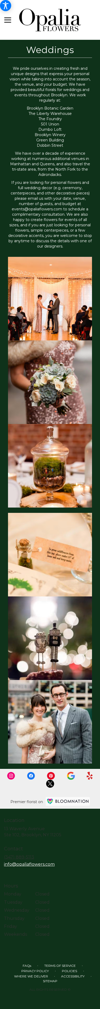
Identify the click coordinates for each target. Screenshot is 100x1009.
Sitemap (50, 981)
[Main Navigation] (7, 20)
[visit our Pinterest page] (51, 775)
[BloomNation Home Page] (68, 801)
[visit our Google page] (71, 775)
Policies (69, 971)
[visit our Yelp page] (89, 775)
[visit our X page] (50, 783)
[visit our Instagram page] (12, 775)
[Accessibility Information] (5, 5)
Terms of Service (60, 966)
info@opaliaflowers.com (29, 864)
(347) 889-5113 (19, 857)
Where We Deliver (31, 976)
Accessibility (73, 976)
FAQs (27, 966)
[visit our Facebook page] (31, 775)
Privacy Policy (35, 971)
